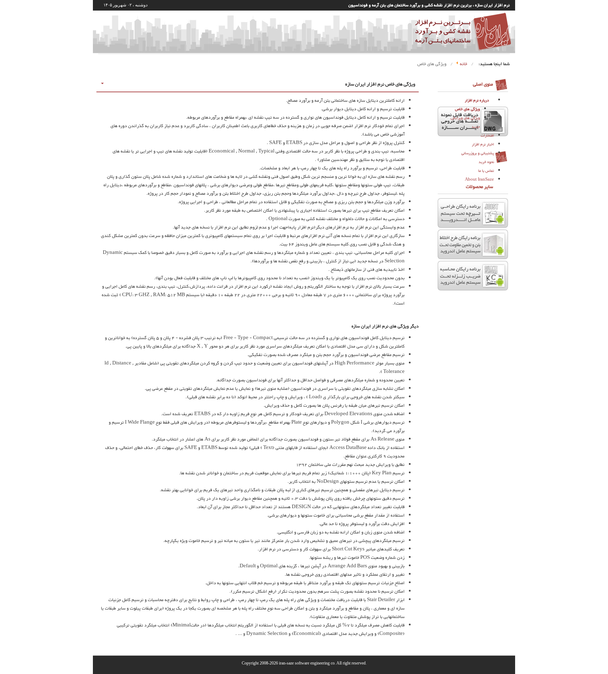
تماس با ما (486, 171)
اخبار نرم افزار (483, 144)
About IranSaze (479, 179)
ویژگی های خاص (467, 109)
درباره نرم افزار (477, 100)
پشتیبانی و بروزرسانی (477, 153)
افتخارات (487, 135)
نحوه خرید (486, 162)
